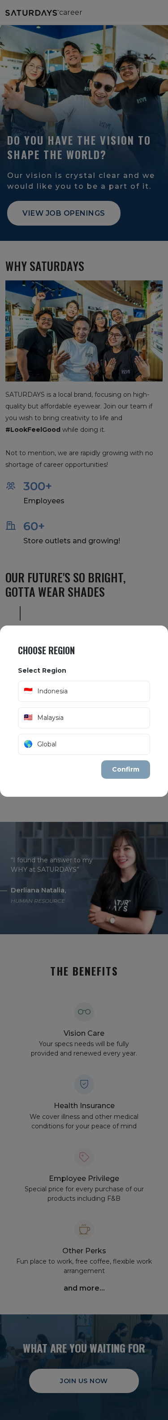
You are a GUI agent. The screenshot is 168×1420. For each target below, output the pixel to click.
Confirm (125, 769)
